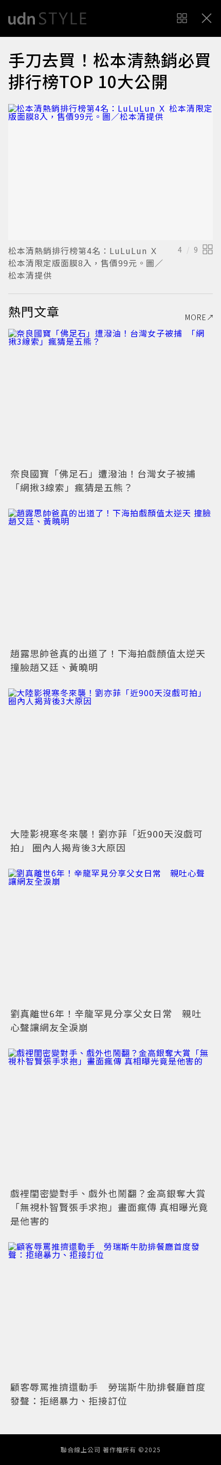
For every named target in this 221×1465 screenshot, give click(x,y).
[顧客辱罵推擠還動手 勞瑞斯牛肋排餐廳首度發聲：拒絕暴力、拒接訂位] (110, 1310)
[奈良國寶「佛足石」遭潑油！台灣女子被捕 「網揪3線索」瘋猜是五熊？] (110, 397)
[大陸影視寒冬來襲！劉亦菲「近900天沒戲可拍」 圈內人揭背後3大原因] (110, 756)
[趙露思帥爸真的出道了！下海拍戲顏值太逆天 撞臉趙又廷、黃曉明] (110, 576)
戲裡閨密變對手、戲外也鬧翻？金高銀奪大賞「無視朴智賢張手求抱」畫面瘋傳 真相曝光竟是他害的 (109, 1206)
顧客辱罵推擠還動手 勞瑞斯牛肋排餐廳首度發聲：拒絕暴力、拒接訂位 (108, 1393)
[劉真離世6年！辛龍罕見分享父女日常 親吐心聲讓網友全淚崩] (110, 936)
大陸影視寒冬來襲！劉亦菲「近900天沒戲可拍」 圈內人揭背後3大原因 (106, 840)
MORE (196, 317)
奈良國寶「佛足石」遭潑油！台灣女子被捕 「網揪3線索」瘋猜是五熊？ (108, 480)
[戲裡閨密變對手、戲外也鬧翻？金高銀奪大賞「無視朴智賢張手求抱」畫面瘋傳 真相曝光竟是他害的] (110, 1116)
